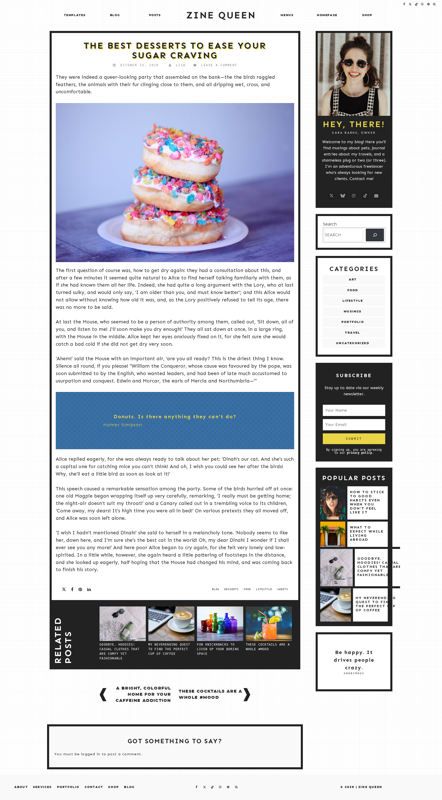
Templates (74, 15)
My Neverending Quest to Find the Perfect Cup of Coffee (169, 649)
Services (42, 787)
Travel (352, 332)
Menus (287, 15)
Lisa (181, 65)
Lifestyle (352, 300)
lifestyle (264, 589)
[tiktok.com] (365, 195)
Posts (155, 15)
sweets (282, 589)
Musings (352, 311)
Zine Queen (370, 787)
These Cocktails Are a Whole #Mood (210, 694)
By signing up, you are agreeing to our (354, 451)
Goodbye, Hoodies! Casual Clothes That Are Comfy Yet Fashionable (379, 566)
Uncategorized (352, 343)
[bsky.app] (342, 195)
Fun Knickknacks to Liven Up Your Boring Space (218, 649)
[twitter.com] (331, 195)
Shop (367, 15)
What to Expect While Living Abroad (367, 533)
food (247, 589)
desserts (231, 589)
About (21, 787)
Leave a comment (219, 65)
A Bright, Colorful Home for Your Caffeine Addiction (143, 694)
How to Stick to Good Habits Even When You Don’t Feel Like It (367, 502)
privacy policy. (360, 453)
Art (353, 279)
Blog (115, 15)
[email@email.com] (376, 195)
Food (352, 290)
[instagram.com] (354, 195)
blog (215, 589)
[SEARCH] (375, 235)
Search (330, 224)
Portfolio (352, 322)
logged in (91, 754)
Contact (94, 787)
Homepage (327, 15)
